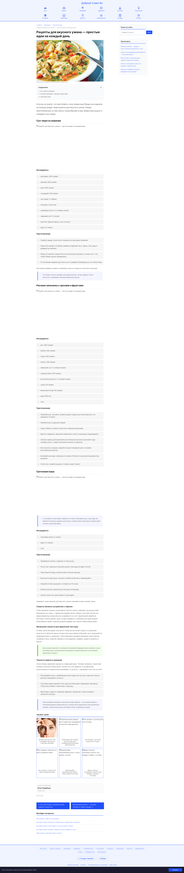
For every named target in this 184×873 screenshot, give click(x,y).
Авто (45, 10)
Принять (175, 870)
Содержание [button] (69, 87)
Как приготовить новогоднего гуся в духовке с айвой (54, 826)
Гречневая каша (45, 97)
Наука (80, 852)
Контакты (83, 865)
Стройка (120, 10)
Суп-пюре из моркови (47, 91)
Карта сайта (113, 865)
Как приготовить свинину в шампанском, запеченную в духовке (58, 822)
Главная (39, 25)
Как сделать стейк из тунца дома (47, 818)
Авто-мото (43, 848)
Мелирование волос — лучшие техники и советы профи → (84, 806)
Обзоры (138, 18)
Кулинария (83, 10)
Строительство (88, 848)
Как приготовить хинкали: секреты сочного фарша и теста (56, 829)
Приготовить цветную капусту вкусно (49, 833)
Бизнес (64, 10)
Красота (82, 18)
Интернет (45, 18)
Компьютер (64, 18)
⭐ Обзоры (102, 858)
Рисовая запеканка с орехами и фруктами (54, 94)
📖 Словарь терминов (85, 858)
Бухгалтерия (102, 852)
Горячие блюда (57, 25)
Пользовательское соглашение (98, 865)
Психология (138, 10)
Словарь (120, 18)
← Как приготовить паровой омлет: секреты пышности (51, 806)
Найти (149, 32)
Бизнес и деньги (55, 848)
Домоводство (101, 18)
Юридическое (89, 852)
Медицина (101, 10)
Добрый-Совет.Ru (92, 3)
